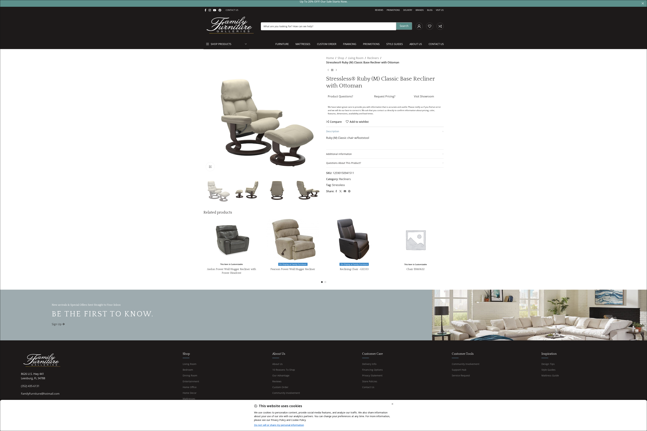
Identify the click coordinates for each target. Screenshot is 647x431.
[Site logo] (230, 26)
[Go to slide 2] (325, 282)
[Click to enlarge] (210, 166)
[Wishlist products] (429, 26)
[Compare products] (440, 26)
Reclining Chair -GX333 (354, 269)
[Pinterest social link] (219, 10)
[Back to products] (332, 70)
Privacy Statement (372, 375)
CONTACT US (232, 10)
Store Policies (369, 381)
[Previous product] (328, 70)
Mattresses (189, 398)
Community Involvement (286, 392)
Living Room (356, 58)
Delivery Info (369, 364)
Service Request (461, 375)
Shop (341, 58)
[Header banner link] (323, 3)
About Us (277, 364)
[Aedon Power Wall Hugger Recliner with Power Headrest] (231, 240)
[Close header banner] (643, 3)
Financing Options (372, 369)
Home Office (190, 387)
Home (330, 58)
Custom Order (280, 387)
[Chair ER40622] (415, 240)
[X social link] (340, 191)
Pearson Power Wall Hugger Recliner (292, 269)
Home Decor (190, 392)
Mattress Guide (550, 375)
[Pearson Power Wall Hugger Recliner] (293, 240)
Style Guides (548, 369)
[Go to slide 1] (322, 282)
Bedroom (188, 369)
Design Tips (548, 364)
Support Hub (459, 369)
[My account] (419, 26)
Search (404, 26)
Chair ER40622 (415, 269)
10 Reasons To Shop (283, 369)
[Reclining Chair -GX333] (354, 240)
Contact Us (368, 387)
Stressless (338, 185)
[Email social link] (345, 191)
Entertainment (191, 381)
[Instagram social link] (210, 10)
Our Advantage (280, 375)
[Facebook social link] (205, 10)
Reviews (276, 381)
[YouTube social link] (214, 10)
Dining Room (190, 375)
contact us (382, 110)
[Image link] (42, 361)
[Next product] (336, 70)
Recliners (373, 58)
